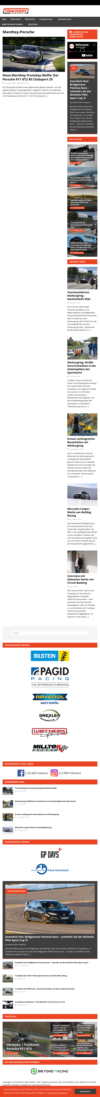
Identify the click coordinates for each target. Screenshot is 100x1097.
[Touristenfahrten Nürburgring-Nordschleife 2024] (8, 791)
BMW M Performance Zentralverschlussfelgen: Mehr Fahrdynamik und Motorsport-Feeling (81, 246)
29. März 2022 (21, 979)
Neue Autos (16, 19)
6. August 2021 (10, 83)
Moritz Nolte (24, 83)
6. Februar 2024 (78, 208)
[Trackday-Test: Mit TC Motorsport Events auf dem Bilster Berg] (8, 978)
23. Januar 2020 (84, 1035)
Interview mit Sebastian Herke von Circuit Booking (80, 579)
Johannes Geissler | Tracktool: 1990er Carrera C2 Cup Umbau (85, 1028)
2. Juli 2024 (76, 163)
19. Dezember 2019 (61, 1053)
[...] (75, 129)
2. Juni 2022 (73, 586)
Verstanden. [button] (85, 1091)
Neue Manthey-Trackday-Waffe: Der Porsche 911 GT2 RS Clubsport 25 (31, 77)
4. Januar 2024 (77, 253)
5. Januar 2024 (77, 230)
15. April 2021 (21, 992)
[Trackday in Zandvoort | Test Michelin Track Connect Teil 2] (8, 1005)
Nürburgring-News (14, 782)
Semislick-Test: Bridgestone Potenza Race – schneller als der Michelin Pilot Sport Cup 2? (80, 89)
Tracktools (30, 19)
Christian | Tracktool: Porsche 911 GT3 (23, 1046)
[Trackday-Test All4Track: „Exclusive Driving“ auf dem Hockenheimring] (8, 992)
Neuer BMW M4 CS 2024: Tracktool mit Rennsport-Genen (81, 180)
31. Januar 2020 (60, 1035)
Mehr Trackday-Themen (12, 24)
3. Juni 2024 (76, 185)
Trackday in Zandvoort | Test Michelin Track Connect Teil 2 (40, 1002)
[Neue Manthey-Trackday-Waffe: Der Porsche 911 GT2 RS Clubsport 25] (34, 54)
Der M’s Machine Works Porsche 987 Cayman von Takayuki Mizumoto (85, 1046)
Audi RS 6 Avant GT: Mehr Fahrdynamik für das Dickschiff (81, 202)
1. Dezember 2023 (76, 449)
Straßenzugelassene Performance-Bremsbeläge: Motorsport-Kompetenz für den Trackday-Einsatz (82, 156)
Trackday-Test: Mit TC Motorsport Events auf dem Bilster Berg (41, 975)
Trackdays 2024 (64, 19)
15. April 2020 (12, 1053)
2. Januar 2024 (74, 376)
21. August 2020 (22, 1005)
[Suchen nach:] (50, 633)
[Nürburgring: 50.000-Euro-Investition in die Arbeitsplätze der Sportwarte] (8, 804)
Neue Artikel (75, 139)
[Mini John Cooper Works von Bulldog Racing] (8, 830)
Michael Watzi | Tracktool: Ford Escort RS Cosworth (61, 1047)
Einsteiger (32, 24)
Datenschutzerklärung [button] (57, 1093)
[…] (46, 96)
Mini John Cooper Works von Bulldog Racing (79, 512)
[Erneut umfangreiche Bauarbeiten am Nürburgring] (8, 817)
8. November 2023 (23, 965)
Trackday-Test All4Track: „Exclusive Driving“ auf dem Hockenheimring (44, 989)
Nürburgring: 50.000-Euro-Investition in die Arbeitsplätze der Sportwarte (81, 367)
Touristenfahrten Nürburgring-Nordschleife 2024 (82, 225)
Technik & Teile (45, 19)
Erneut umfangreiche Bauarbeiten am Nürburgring (81, 442)
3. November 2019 (85, 1053)
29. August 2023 (75, 519)
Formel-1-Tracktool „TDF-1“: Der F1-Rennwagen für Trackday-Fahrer (61, 1028)
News (4, 19)
